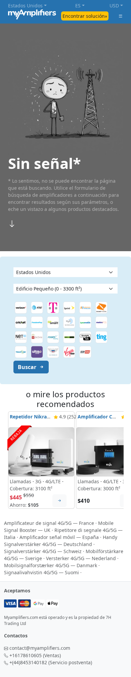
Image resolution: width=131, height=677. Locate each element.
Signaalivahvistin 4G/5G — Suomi (41, 572)
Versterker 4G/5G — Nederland (81, 558)
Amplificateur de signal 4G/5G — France (49, 523)
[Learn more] (59, 500)
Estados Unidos (25, 5)
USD (114, 5)
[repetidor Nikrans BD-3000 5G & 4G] (41, 451)
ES (78, 5)
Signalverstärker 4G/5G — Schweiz (43, 551)
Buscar (27, 367)
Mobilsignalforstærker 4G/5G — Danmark (50, 565)
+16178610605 (25, 655)
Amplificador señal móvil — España (59, 537)
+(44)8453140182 (28, 662)
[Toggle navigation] (120, 15)
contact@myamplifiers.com (39, 648)
